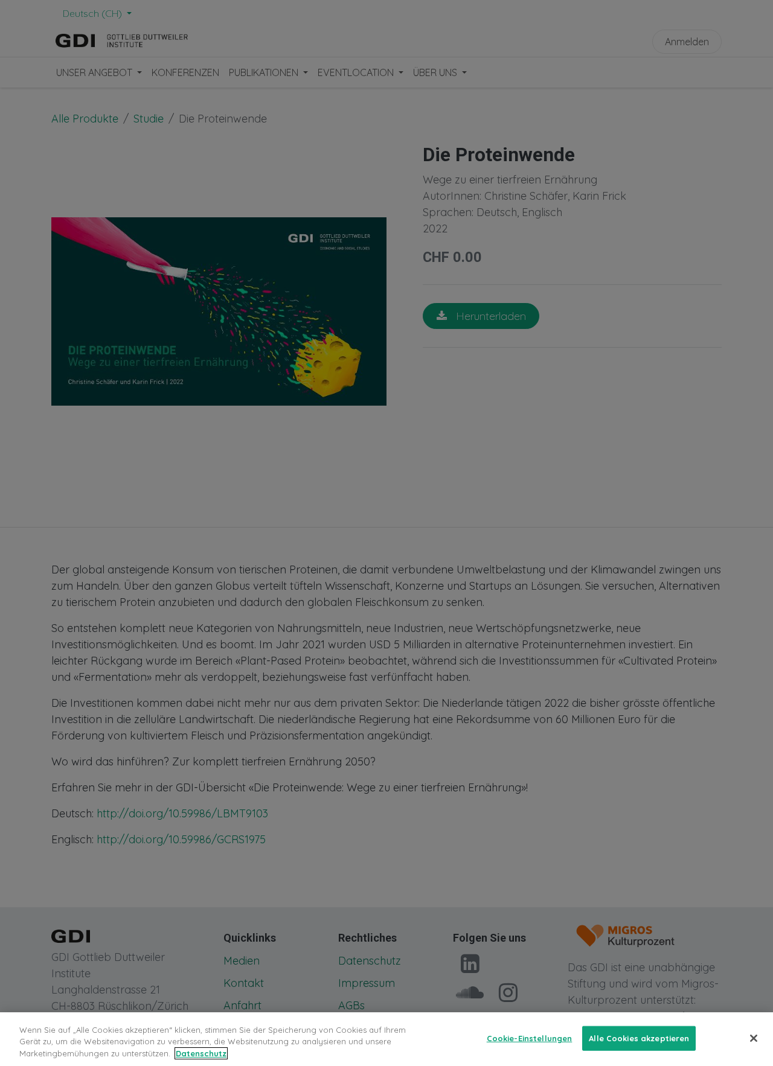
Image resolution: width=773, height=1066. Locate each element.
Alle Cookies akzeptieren (639, 1037)
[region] (386, 1039)
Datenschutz (201, 1053)
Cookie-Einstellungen (530, 1037)
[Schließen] (753, 1038)
